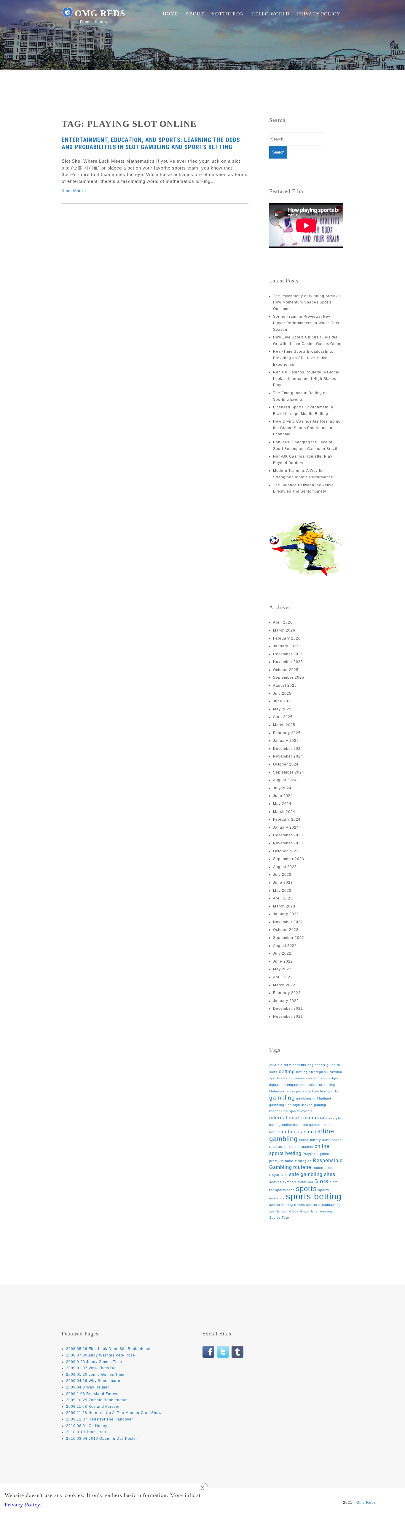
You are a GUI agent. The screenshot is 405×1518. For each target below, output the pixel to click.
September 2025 (288, 677)
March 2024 (284, 812)
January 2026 (286, 646)
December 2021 (288, 1008)
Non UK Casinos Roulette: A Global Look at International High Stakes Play (306, 378)
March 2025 (284, 725)
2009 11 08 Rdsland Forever (93, 1406)
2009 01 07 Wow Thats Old (91, 1368)
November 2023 (288, 843)
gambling (282, 1097)
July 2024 (282, 788)
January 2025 (286, 741)
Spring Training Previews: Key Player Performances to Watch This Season (306, 322)
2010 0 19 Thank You (86, 1432)
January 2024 (286, 827)
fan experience (298, 1091)
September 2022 (288, 938)
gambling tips (280, 1105)
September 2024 (288, 772)
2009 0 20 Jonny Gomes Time (94, 1362)
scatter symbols (283, 1182)
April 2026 (283, 622)
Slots (321, 1181)
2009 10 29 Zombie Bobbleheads (97, 1400)
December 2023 (288, 835)
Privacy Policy (318, 13)
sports (306, 1189)
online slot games (298, 1146)
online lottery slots (315, 1140)
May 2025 (282, 709)
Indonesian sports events (291, 1111)
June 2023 (283, 883)
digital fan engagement (288, 1084)
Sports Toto (279, 1217)
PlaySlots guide (316, 1154)
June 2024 (283, 796)
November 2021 (288, 1016)
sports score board (285, 1211)
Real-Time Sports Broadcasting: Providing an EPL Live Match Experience (303, 357)
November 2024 (288, 756)
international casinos (294, 1117)
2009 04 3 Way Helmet (87, 1387)
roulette (302, 1167)
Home (170, 13)
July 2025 (282, 693)
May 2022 (282, 969)
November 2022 (288, 922)
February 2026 (287, 638)
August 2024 (285, 780)
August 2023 (285, 867)
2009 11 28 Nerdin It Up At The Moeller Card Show (114, 1413)
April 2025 (283, 717)
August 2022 (285, 946)
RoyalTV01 (278, 1175)
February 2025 (287, 733)
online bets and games (301, 1124)
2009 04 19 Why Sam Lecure (93, 1381)
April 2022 (283, 977)
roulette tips (322, 1167)
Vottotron (227, 13)
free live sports (325, 1091)
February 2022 (287, 993)
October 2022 (286, 930)
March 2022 (284, 985)
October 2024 (286, 764)
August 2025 (285, 685)
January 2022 (286, 1001)
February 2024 (287, 819)
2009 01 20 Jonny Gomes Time (95, 1374)
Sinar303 (305, 1182)
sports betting (314, 1196)
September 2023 (288, 859)
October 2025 (286, 670)
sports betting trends (287, 1205)
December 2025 (288, 654)
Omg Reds (100, 13)
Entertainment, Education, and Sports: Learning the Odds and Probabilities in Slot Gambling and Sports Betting (151, 143)
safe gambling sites (312, 1174)
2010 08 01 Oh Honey (86, 1426)
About (195, 13)
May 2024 (282, 804)
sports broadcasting (323, 1205)
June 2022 (283, 961)
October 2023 (286, 851)
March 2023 (284, 906)
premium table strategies (290, 1161)
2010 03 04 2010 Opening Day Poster (101, 1438)
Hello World (270, 13)
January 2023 (286, 914)
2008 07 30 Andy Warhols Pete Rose (100, 1355)
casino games (293, 1078)
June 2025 (283, 701)
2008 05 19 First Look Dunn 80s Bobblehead (108, 1349)
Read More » (74, 190)
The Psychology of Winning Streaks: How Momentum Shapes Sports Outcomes (307, 302)
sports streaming (317, 1211)
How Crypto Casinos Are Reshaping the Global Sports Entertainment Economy (307, 427)
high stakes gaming (309, 1105)
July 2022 (282, 953)
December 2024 (288, 749)
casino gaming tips (322, 1078)
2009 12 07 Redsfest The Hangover (99, 1419)
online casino (298, 1131)
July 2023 (282, 875)
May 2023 (282, 891)
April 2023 (283, 898)
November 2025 (288, 662)
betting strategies (311, 1072)
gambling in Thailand (313, 1098)
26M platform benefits (287, 1065)
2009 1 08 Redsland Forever (93, 1394)
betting (287, 1071)
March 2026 (284, 630)
